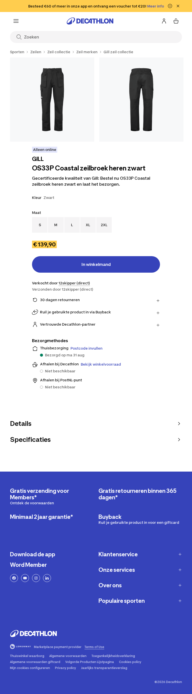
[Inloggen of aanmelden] (164, 21)
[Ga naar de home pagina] (90, 20)
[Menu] (16, 21)
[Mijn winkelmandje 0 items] (176, 21)
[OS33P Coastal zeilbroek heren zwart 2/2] (141, 99)
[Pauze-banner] (170, 6)
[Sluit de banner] (178, 6)
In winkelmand (96, 264)
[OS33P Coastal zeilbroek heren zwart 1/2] (52, 99)
